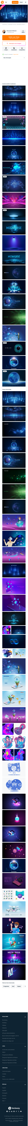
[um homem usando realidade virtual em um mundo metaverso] (8, 785)
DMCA (3, 1121)
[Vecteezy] (2, 2)
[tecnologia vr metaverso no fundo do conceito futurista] (13, 167)
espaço (19, 1053)
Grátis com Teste (14, 37)
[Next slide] (22, 1053)
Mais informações (7, 57)
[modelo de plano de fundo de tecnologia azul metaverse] (13, 137)
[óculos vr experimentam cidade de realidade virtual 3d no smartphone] (13, 936)
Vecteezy (4, 1090)
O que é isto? (15, 54)
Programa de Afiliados (7, 1124)
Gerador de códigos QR (7, 1110)
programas (6, 1053)
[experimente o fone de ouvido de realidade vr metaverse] (13, 857)
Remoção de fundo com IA (8, 1107)
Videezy (4, 1092)
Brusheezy (4, 1087)
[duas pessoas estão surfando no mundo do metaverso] (8, 759)
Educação (4, 1098)
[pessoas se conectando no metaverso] (13, 824)
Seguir (23, 32)
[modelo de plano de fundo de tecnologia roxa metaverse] (13, 200)
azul (13, 1053)
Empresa (4, 1095)
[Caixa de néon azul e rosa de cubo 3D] (13, 121)
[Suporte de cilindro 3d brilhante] (13, 214)
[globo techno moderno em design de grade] (13, 377)
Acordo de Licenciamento (8, 1118)
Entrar (21, 2)
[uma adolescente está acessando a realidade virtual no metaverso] (8, 771)
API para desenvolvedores (8, 1100)
